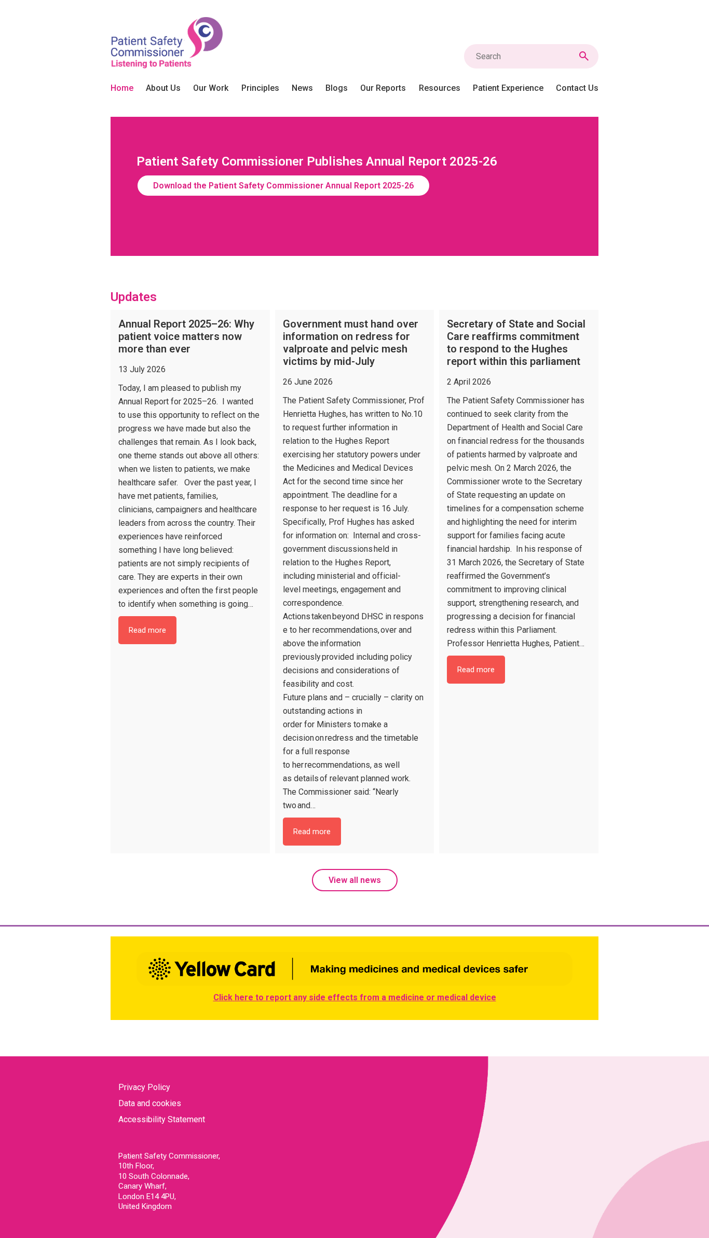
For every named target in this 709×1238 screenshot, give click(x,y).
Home (122, 88)
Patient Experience (508, 88)
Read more (152, 634)
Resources (439, 88)
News (302, 88)
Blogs (336, 88)
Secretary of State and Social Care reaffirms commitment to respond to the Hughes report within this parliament (516, 343)
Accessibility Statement (161, 1119)
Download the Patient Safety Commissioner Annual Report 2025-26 (283, 186)
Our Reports (383, 88)
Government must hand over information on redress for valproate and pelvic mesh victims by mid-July (350, 343)
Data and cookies (149, 1103)
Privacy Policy (144, 1087)
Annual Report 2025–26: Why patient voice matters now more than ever (186, 336)
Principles (260, 88)
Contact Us (577, 88)
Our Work (210, 88)
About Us (163, 88)
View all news (355, 880)
